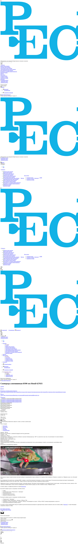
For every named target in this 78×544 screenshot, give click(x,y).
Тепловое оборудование (14, 392)
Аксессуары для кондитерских (6, 395)
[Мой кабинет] (1, 268)
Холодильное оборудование (25, 392)
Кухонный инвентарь (28, 395)
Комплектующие (62, 392)
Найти (2, 532)
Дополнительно (6, 430)
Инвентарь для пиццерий (18, 395)
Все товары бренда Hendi (5, 509)
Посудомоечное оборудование (52, 392)
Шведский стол (36, 395)
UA (3, 167)
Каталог (7, 345)
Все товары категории (5, 508)
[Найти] (1, 63)
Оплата (4, 428)
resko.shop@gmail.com (5, 94)
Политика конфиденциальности (8, 529)
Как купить (7, 357)
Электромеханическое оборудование (38, 392)
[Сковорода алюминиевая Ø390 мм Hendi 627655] (11, 399)
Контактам (23, 486)
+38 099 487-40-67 (4, 80)
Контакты (66, 504)
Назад (8, 344)
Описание (5, 425)
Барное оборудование (4, 392)
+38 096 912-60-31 (4, 82)
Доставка (5, 429)
